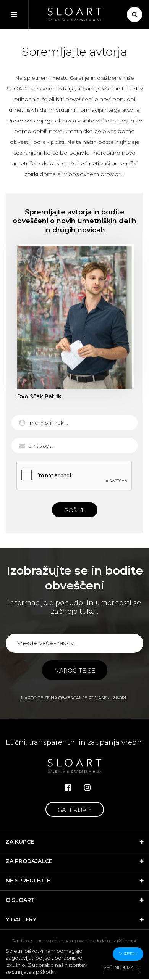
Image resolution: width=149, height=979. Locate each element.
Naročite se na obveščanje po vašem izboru (74, 697)
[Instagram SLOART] (87, 787)
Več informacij (121, 967)
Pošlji (74, 510)
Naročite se (74, 670)
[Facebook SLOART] (68, 787)
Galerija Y (75, 809)
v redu (128, 953)
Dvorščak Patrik (74, 317)
